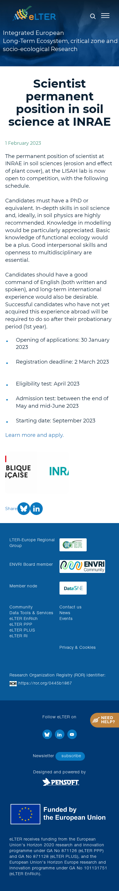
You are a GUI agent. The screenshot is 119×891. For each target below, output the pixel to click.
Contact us (71, 608)
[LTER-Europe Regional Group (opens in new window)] (82, 543)
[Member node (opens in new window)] (82, 587)
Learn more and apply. (34, 435)
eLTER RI (19, 636)
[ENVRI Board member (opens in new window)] (82, 565)
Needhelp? (108, 720)
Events (66, 619)
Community (21, 608)
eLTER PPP (21, 625)
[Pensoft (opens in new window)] (59, 782)
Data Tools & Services (31, 613)
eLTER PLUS (22, 631)
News (65, 613)
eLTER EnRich (24, 619)
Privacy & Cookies (78, 648)
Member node (23, 586)
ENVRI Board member (31, 565)
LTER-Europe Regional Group (32, 543)
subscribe (71, 756)
